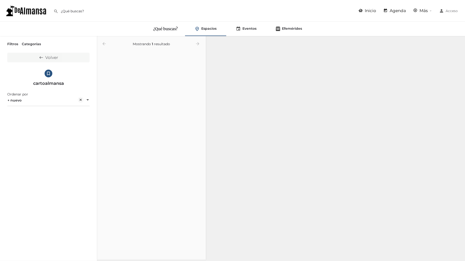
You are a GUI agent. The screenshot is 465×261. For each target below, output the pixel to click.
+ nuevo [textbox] (15, 100)
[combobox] (48, 100)
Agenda (397, 10)
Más (423, 10)
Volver (51, 57)
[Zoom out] (459, 49)
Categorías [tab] (31, 44)
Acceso (452, 11)
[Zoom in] (459, 42)
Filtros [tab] (12, 44)
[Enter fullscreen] (459, 58)
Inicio (370, 10)
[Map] (335, 148)
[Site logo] (27, 10)
